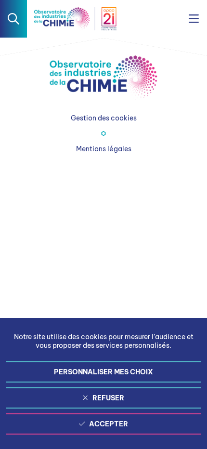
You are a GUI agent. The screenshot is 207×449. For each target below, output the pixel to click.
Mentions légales (103, 149)
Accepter (108, 424)
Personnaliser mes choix (103, 372)
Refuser (108, 398)
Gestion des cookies (104, 118)
